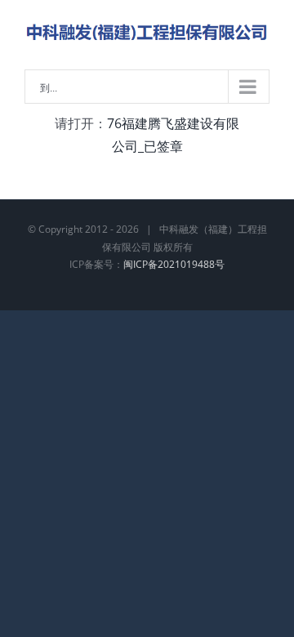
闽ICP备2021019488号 (174, 264)
